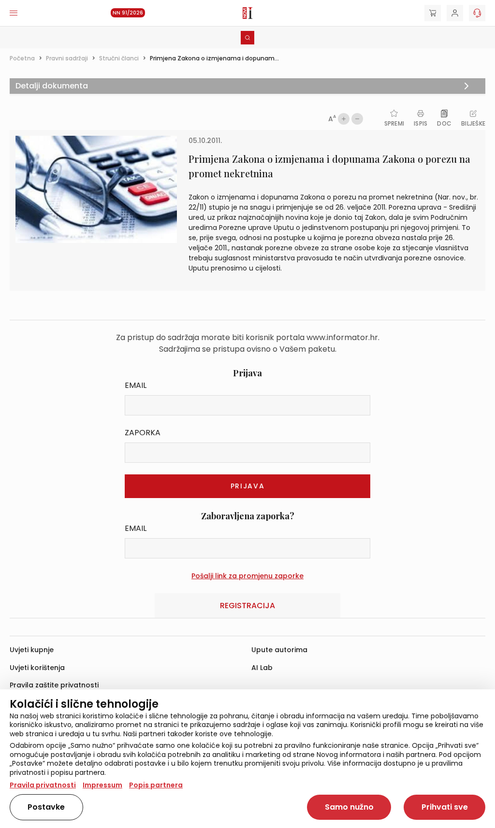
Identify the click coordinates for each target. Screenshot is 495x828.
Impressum (102, 785)
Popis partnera (156, 785)
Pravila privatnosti (43, 785)
